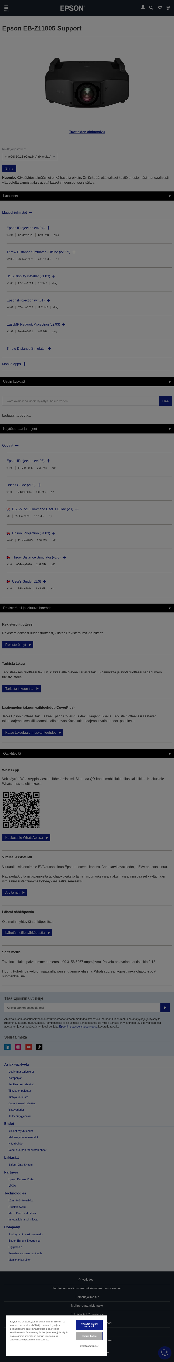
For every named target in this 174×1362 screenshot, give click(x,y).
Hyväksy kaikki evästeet (89, 1324)
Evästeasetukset (89, 1346)
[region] (56, 1335)
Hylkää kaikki (89, 1336)
